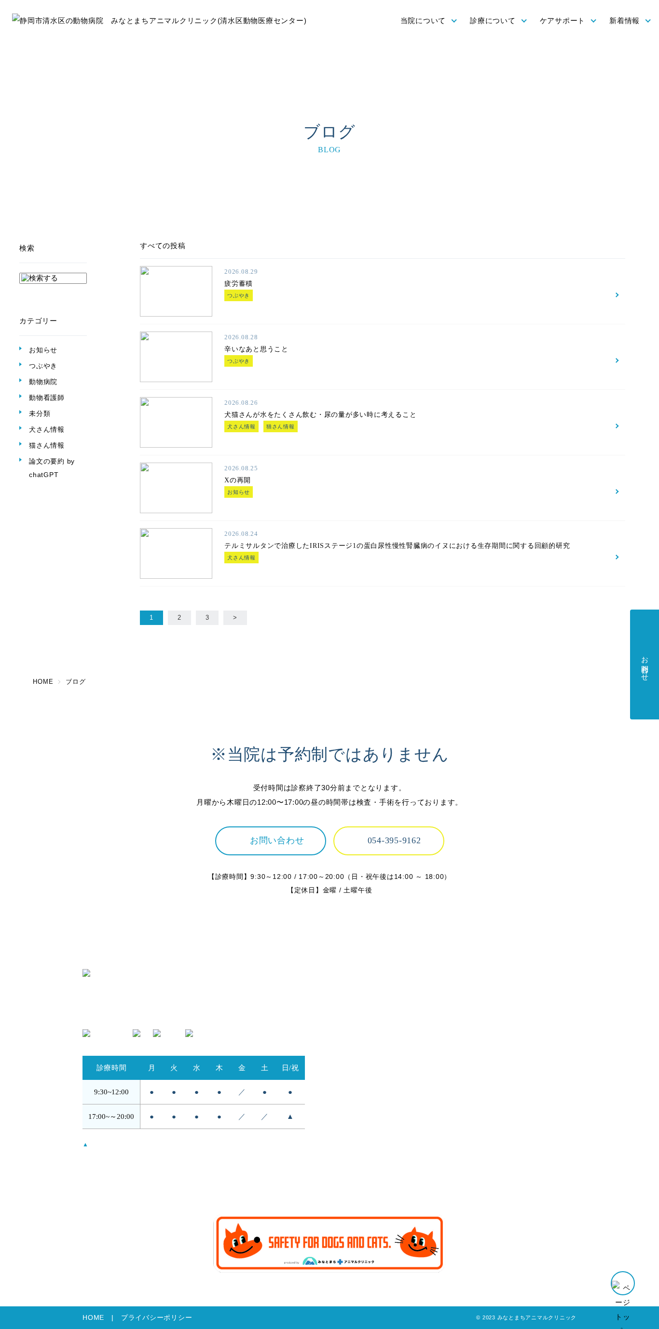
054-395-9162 (394, 840)
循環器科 (481, 1048)
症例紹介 (481, 1075)
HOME (93, 1317)
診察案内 (481, 995)
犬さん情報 (47, 429)
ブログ (477, 1176)
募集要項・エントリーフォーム (519, 1137)
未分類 (39, 413)
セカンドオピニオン (369, 1061)
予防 (342, 1123)
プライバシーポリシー (156, 1317)
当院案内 (350, 1035)
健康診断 (350, 1137)
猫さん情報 (47, 445)
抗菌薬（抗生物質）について (384, 1163)
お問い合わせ (277, 840)
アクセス (350, 1022)
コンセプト (354, 995)
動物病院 (43, 381)
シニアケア (354, 1150)
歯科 (473, 1061)
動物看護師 (47, 397)
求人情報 (481, 1123)
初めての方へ (358, 1048)
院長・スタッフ (361, 1008)
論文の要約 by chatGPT (52, 467)
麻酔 (473, 1022)
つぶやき (43, 366)
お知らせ (43, 350)
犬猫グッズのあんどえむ (507, 1150)
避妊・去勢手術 (492, 1008)
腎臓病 (477, 1035)
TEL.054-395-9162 (114, 1014)
